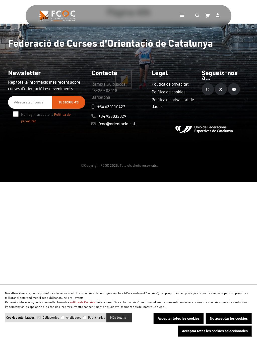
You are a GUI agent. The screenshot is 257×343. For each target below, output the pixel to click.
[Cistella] (207, 16)
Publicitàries (96, 317)
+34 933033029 (112, 116)
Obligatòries (50, 317)
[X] (221, 89)
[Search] (197, 16)
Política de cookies (168, 91)
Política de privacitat (170, 84)
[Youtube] (234, 89)
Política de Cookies (82, 302)
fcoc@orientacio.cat (116, 123)
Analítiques (73, 317)
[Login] (217, 16)
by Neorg (166, 165)
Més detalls (118, 317)
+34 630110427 (111, 106)
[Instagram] (208, 89)
